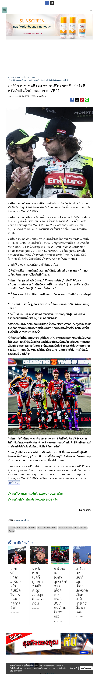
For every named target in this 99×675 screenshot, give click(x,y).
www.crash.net (22, 520)
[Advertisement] (49, 58)
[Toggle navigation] (96, 10)
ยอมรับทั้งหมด (86, 668)
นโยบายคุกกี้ (18, 671)
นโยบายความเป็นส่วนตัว (57, 668)
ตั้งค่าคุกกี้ (73, 668)
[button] (90, 10)
